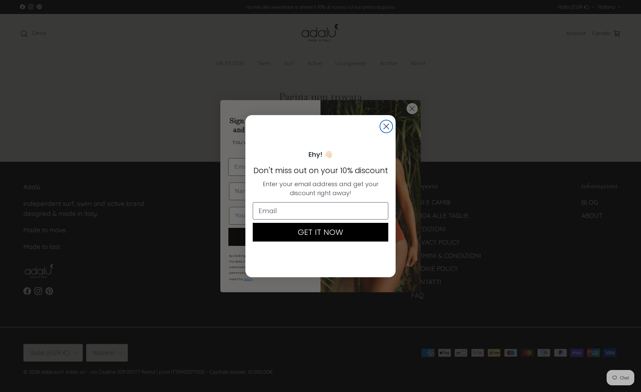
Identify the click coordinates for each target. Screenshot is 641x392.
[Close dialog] (386, 126)
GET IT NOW (320, 232)
